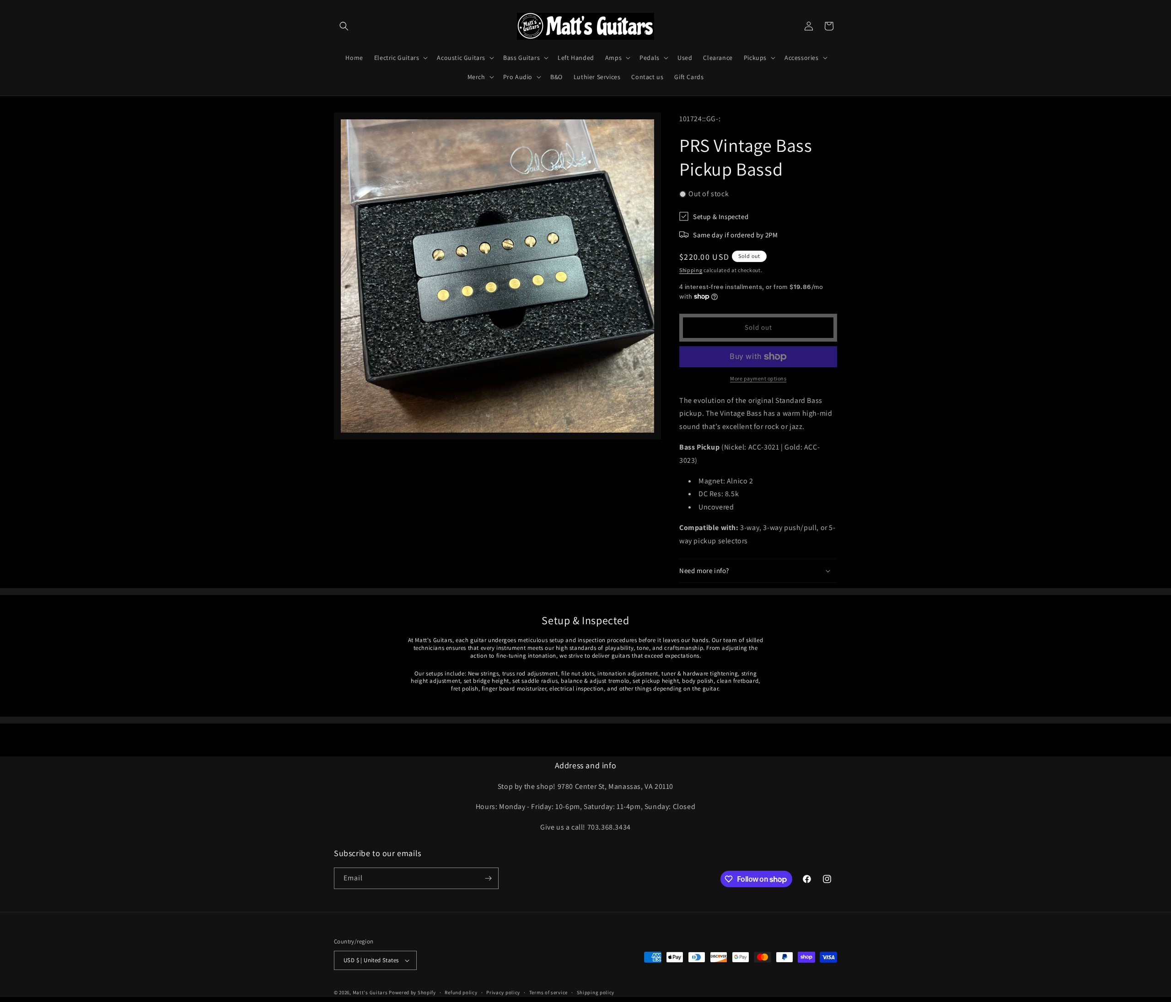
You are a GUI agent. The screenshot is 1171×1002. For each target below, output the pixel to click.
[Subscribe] (488, 878)
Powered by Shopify (412, 992)
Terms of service (548, 992)
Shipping (691, 270)
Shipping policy (596, 992)
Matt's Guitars (370, 992)
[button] (344, 26)
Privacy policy (503, 992)
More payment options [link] (758, 378)
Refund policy (461, 992)
